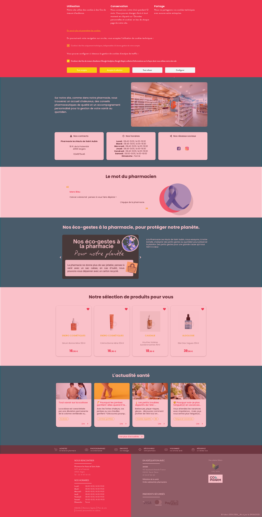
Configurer (180, 70)
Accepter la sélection (114, 70)
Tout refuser (147, 70)
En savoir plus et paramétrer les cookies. (84, 30)
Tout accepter (82, 70)
